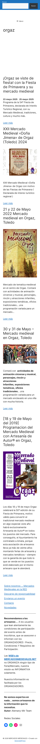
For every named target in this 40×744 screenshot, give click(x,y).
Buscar (4, 2)
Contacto (9, 603)
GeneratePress (20, 741)
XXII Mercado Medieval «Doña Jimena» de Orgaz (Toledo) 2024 (18, 135)
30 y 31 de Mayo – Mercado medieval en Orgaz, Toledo (18, 333)
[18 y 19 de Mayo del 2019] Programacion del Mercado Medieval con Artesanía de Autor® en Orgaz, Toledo (19, 431)
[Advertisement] (20, 55)
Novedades (10, 607)
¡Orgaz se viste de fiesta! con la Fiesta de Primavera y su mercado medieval (19, 84)
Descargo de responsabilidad (19, 593)
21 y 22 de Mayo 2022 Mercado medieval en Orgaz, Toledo (19, 215)
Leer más (8, 122)
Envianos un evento (14, 598)
